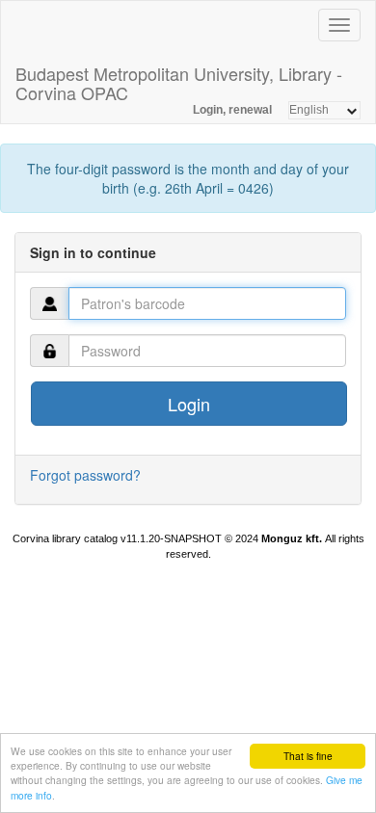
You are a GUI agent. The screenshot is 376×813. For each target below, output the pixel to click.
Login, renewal (232, 110)
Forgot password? (85, 475)
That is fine (308, 755)
